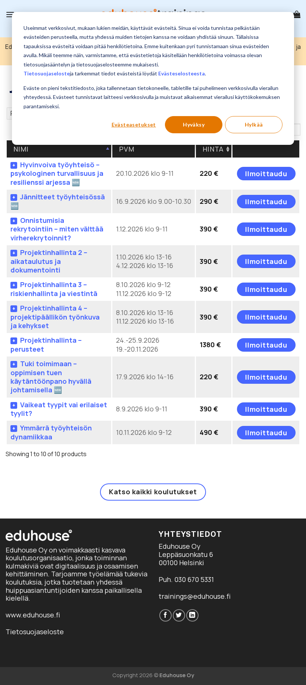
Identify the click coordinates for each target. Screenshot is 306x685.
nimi (21, 148)
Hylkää (254, 124)
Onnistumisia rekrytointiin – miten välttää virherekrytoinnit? (56, 229)
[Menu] (10, 14)
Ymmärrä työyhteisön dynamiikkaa (51, 432)
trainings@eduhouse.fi (195, 596)
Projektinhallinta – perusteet (46, 344)
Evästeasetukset (134, 124)
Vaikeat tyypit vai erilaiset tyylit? (58, 409)
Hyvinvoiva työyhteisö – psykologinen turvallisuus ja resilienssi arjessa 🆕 (56, 173)
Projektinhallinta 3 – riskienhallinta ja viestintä (53, 289)
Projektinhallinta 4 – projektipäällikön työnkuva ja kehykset (55, 316)
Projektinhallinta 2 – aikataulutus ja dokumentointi (48, 261)
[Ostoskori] (296, 14)
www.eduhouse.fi (33, 614)
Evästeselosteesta (181, 73)
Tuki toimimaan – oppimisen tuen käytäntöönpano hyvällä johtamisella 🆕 (50, 376)
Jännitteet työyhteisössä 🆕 (57, 201)
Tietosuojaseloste (47, 73)
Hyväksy (193, 124)
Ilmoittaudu (266, 173)
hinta (213, 148)
